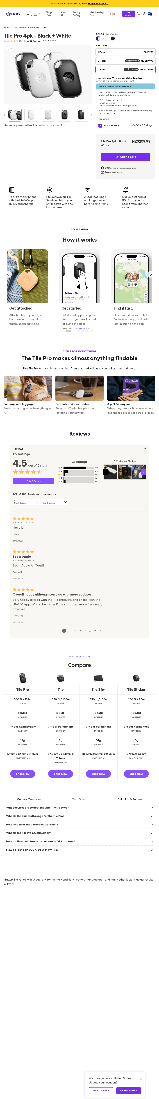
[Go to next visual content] (144, 472)
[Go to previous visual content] (106, 472)
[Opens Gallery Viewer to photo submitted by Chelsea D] (110, 472)
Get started (128, 14)
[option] (98, 38)
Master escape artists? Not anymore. (80, 3)
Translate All (48, 494)
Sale (112, 13)
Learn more (82, 328)
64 (95, 630)
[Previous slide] (8, 274)
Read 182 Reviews (32, 41)
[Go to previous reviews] (58, 631)
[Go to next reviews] (100, 631)
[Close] (141, 1078)
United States (128, 1090)
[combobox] (26, 502)
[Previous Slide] (6, 115)
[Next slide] (150, 274)
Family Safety (76, 14)
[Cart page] (138, 14)
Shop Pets (49, 14)
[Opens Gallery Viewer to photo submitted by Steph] (125, 472)
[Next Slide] (90, 115)
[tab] (29, 799)
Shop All (63, 14)
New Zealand (101, 1090)
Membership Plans (96, 14)
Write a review (49, 41)
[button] (125, 106)
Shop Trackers (32, 14)
